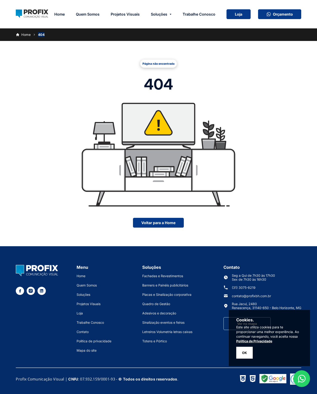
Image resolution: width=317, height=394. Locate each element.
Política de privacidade (94, 341)
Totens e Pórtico (154, 341)
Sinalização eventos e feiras (163, 322)
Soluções (159, 14)
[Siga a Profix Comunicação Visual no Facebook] (20, 293)
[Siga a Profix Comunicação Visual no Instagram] (30, 293)
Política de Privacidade (254, 341)
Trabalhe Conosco (199, 14)
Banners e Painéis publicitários (165, 285)
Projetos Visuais (125, 14)
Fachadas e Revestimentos (162, 276)
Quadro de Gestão (156, 304)
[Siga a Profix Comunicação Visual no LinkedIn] (41, 293)
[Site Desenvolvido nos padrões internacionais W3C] (243, 379)
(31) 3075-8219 (244, 288)
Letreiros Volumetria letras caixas (167, 332)
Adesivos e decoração (159, 313)
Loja (238, 14)
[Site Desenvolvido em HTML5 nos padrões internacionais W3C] (253, 379)
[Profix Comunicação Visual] (32, 16)
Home (59, 14)
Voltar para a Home (158, 222)
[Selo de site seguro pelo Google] (272, 379)
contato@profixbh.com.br (251, 296)
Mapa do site (87, 350)
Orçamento (283, 14)
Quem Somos (88, 14)
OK (244, 353)
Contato (83, 332)
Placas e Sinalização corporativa (166, 294)
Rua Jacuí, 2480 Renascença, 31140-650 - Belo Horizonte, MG (266, 306)
